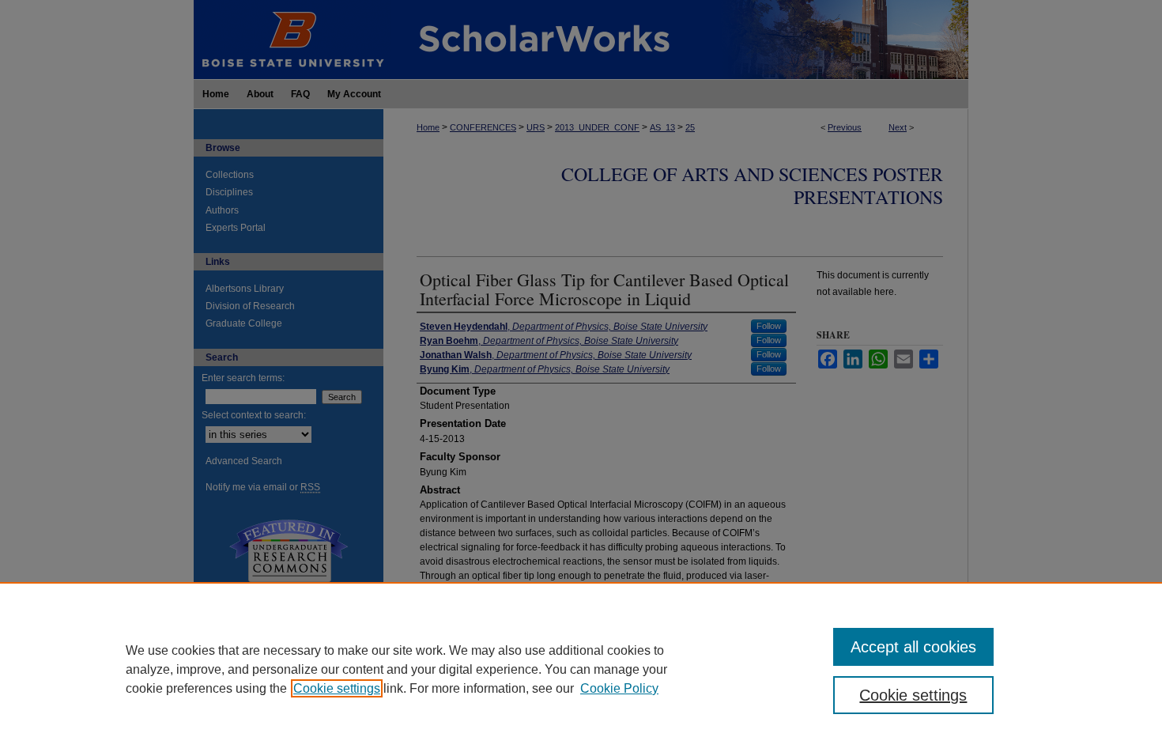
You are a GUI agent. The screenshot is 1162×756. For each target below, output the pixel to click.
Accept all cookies (913, 647)
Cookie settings (336, 688)
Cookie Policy (619, 688)
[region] (581, 669)
